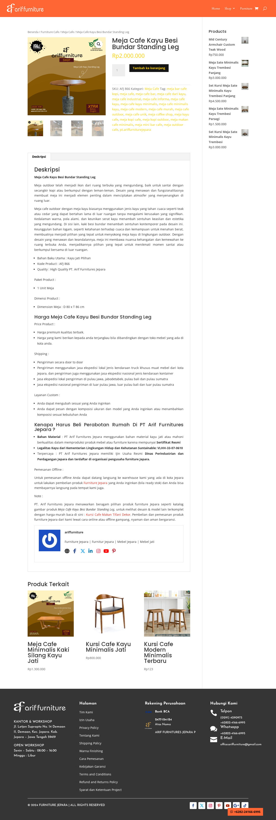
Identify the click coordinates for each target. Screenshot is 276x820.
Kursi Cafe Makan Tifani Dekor (108, 514)
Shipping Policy (90, 743)
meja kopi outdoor (156, 119)
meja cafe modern (134, 109)
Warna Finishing (91, 751)
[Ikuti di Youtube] (227, 805)
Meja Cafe (67, 32)
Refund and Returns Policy (98, 782)
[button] (99, 44)
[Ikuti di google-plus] (236, 805)
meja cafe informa (156, 99)
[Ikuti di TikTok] (245, 805)
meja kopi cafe (130, 119)
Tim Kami (86, 712)
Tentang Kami (89, 735)
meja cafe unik (135, 114)
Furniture (246, 8)
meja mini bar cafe (148, 125)
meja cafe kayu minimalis (139, 104)
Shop (228, 8)
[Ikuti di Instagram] (210, 805)
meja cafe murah (161, 109)
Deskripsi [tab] (39, 157)
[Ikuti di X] (201, 805)
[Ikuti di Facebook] (193, 805)
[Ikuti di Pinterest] (219, 805)
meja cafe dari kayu (171, 94)
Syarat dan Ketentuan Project (100, 790)
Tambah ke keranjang (149, 68)
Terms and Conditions (95, 774)
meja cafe (127, 94)
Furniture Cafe (50, 32)
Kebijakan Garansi (92, 766)
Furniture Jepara (96, 483)
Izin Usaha (86, 720)
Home (216, 8)
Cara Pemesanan (91, 759)
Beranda (33, 32)
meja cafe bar (145, 94)
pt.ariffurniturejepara (135, 130)
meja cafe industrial (126, 99)
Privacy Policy (89, 728)
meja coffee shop (160, 114)
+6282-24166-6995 (247, 812)
